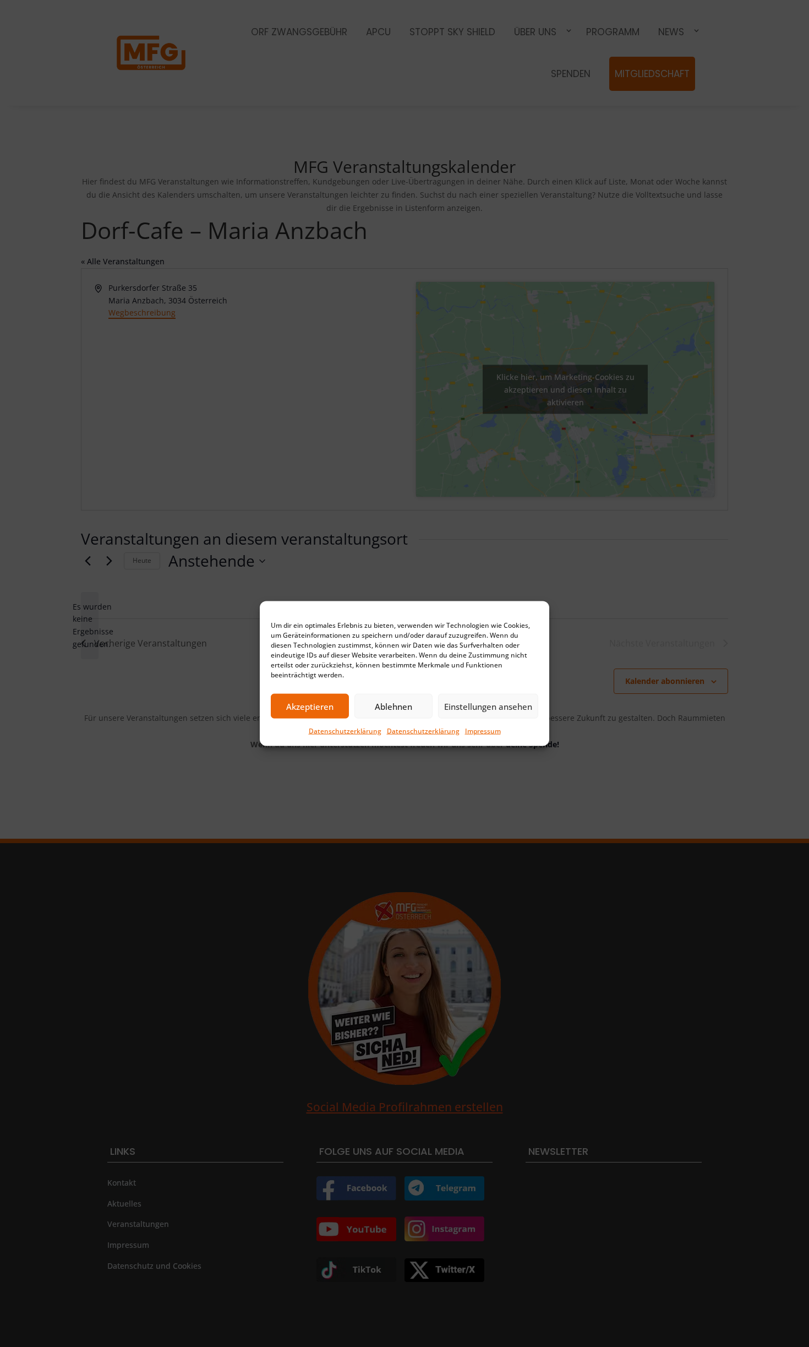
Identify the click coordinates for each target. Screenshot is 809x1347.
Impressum (483, 731)
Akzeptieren (310, 705)
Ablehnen (393, 705)
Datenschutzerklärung (345, 731)
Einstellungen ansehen (488, 705)
